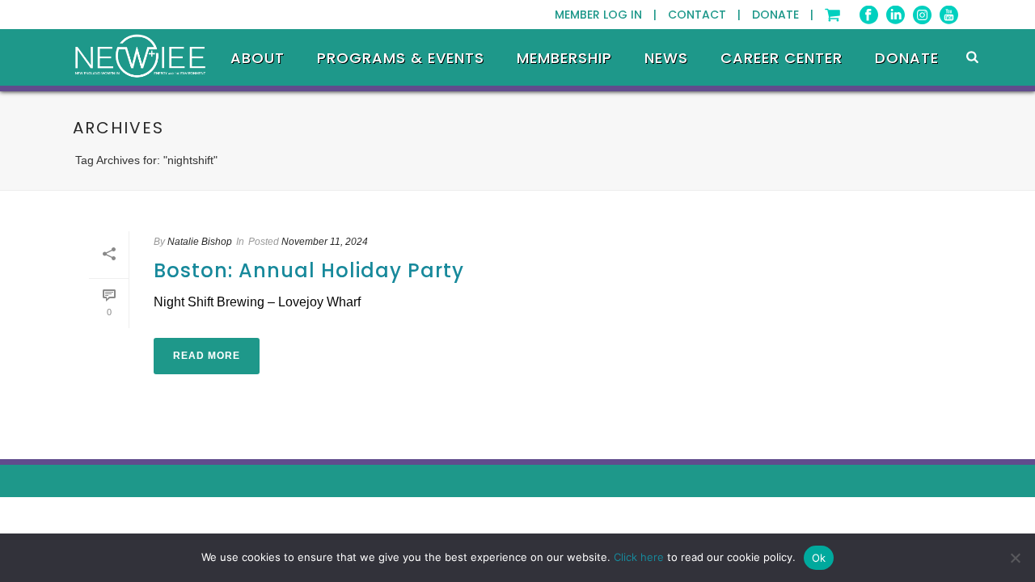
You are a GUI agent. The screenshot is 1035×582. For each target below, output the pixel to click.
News (666, 58)
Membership (564, 58)
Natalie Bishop (199, 241)
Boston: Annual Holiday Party (309, 270)
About (257, 58)
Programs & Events (400, 58)
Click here (639, 556)
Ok (819, 557)
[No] (1015, 558)
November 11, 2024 (324, 241)
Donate (907, 58)
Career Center (781, 58)
